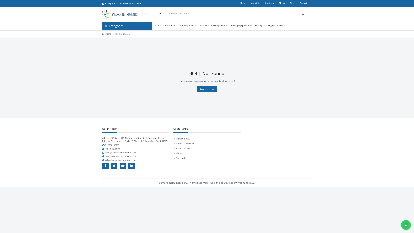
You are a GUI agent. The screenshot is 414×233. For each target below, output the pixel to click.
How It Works (183, 148)
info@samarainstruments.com (123, 3)
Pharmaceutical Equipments (212, 25)
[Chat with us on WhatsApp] (406, 225)
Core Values (182, 158)
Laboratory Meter (186, 25)
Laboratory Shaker (164, 25)
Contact (303, 3)
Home (243, 3)
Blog (292, 3)
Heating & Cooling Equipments (269, 25)
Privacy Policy (183, 138)
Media (282, 3)
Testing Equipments (240, 25)
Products (269, 3)
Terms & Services (185, 143)
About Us (255, 3)
